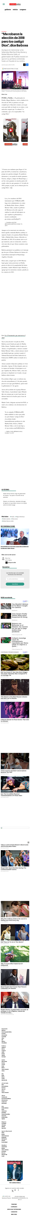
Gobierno (4, 1047)
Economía (4, 1033)
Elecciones (15, 519)
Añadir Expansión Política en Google (11, 68)
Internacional (4, 1035)
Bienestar (3, 1153)
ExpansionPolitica (18, 1190)
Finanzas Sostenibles (6, 1114)
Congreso (4, 1050)
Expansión (4, 1029)
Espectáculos (4, 1061)
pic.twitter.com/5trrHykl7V (13, 219)
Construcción (4, 1097)
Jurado (3, 1156)
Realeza (3, 1063)
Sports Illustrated (7, 1131)
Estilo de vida (4, 1080)
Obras (3, 1038)
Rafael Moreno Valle (8, 521)
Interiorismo (4, 1103)
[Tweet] (24, 64)
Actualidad (4, 1123)
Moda (3, 1066)
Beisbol (3, 1134)
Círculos (3, 1064)
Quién (3, 1060)
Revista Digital (4, 1142)
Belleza (3, 1067)
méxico (15, 9)
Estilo (3, 1084)
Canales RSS (14, 1212)
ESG (2, 1039)
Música (3, 1091)
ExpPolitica (12, 1190)
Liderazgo (4, 1125)
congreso (23, 9)
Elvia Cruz (7, 558)
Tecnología (4, 1036)
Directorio (14, 1214)
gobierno (8, 9)
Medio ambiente (5, 1108)
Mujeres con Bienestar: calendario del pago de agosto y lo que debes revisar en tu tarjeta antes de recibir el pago (15, 503)
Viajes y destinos (5, 1149)
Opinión (3, 1055)
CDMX (3, 1052)
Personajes (4, 1151)
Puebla (12, 516)
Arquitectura (4, 1101)
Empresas (3, 1030)
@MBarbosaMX (19, 201)
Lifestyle (3, 1140)
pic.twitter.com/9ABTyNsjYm (16, 428)
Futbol (3, 1132)
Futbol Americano (5, 1136)
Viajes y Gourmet (5, 1069)
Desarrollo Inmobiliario (6, 1098)
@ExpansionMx (12, 562)
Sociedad (4, 1056)
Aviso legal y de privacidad (14, 1209)
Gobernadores (6, 519)
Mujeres (3, 1041)
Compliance (14, 1207)
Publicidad (14, 1204)
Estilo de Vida (4, 1154)
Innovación (4, 1115)
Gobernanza (4, 1111)
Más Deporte (4, 1139)
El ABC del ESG (4, 1117)
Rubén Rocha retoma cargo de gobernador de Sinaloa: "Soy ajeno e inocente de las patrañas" (14, 495)
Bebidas (3, 1148)
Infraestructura (5, 1100)
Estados (4, 31)
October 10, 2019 (9, 433)
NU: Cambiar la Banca (15, 1183)
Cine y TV (3, 1089)
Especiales (4, 1128)
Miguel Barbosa (20, 516)
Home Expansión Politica (7, 1032)
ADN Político (8, 560)
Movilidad (4, 1112)
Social (3, 1109)
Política (4, 1046)
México (3, 1049)
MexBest (4, 1145)
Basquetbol (4, 1137)
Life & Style (5, 1083)
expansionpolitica (15, 1190)
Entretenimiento (5, 1086)
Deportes (3, 1087)
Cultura (3, 1071)
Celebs (3, 1078)
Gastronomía (4, 1146)
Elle (3, 1074)
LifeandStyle (4, 1043)
